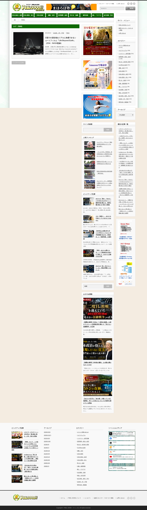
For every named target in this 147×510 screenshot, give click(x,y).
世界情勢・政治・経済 (125, 56)
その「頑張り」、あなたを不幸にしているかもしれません (103, 218)
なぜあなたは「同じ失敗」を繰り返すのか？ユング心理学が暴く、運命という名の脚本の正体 (31, 457)
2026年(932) (47, 432)
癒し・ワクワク (96, 15)
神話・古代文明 (123, 92)
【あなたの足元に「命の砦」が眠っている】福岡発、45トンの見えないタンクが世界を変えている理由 (97, 401)
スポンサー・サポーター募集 (106, 3)
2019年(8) (46, 444)
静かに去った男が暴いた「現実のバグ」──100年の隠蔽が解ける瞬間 (126, 211)
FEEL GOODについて (124, 25)
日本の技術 (40, 15)
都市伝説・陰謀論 (123, 102)
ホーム (63, 498)
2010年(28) (47, 460)
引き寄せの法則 (123, 65)
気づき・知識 (74, 15)
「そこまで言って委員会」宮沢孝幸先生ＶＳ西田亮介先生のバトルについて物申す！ (104, 154)
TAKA (67, 33)
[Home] (15, 20)
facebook (134, 3)
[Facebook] (131, 498)
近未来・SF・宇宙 (58, 33)
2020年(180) (47, 441)
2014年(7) (46, 447)
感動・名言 (51, 15)
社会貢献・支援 (123, 89)
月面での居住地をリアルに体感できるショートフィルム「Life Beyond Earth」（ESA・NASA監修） (60, 40)
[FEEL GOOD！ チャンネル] (28, 10)
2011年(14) (47, 457)
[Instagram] (134, 498)
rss (128, 3)
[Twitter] (128, 498)
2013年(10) (47, 450)
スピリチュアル (123, 50)
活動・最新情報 (123, 83)
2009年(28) (47, 463)
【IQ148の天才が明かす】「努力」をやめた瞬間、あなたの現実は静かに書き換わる (31, 468)
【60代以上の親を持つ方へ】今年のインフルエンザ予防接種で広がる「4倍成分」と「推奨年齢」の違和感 (97, 235)
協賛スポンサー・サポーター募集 (103, 498)
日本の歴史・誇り (28, 15)
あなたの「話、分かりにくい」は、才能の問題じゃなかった (103, 268)
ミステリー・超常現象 (125, 53)
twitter (131, 3)
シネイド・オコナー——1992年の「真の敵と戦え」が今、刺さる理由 (126, 130)
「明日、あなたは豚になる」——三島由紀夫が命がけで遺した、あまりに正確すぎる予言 (103, 253)
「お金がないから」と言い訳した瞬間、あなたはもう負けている (126, 138)
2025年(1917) (47, 435)
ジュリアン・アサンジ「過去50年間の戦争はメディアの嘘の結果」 (104, 144)
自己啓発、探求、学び (125, 96)
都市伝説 (85, 15)
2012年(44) (47, 453)
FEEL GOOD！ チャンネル (72, 508)
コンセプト (87, 498)
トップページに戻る (18, 62)
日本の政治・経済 (17, 15)
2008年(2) (46, 466)
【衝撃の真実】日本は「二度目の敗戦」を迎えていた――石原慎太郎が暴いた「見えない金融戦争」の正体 (97, 324)
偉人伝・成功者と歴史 (125, 61)
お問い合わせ (121, 3)
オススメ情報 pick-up (124, 45)
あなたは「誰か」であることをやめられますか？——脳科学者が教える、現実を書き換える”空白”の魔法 (103, 201)
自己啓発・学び (108, 15)
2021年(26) (47, 438)
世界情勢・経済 (62, 15)
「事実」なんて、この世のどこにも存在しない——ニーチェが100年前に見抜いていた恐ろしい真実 (25, 446)
